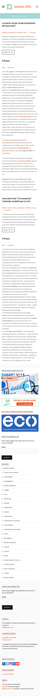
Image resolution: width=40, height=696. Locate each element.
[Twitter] (7, 663)
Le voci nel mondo (7, 674)
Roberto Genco (7, 207)
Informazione (8, 516)
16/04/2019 (10, 245)
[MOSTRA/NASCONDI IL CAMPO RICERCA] (37, 6)
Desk (3, 67)
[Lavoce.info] (20, 6)
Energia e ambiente (10, 485)
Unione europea (9, 577)
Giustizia (6, 503)
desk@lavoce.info (7, 627)
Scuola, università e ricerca (12, 560)
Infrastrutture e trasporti (12, 520)
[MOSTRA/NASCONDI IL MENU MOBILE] (3, 6)
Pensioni (6, 547)
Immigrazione (8, 507)
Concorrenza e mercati (11, 472)
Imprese (6, 512)
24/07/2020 (10, 67)
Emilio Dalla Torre (8, 688)
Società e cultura (9, 564)
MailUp (4, 684)
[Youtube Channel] (17, 663)
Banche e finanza (9, 468)
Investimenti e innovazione (12, 529)
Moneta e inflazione (10, 542)
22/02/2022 (33, 32)
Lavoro (6, 534)
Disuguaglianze (8, 481)
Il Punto (6, 60)
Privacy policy (6, 640)
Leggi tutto (8, 52)
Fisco (5, 494)
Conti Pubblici (8, 477)
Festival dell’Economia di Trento (15, 171)
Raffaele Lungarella (8, 32)
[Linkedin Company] (14, 663)
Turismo (6, 573)
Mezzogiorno (8, 538)
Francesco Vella (22, 32)
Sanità (6, 555)
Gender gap (7, 498)
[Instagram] (10, 663)
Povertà (6, 551)
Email (3, 447)
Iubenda (4, 686)
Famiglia (6, 490)
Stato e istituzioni (9, 568)
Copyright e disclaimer (9, 637)
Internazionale (8, 525)
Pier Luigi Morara (18, 207)
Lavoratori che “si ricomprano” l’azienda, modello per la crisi (17, 199)
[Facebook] (3, 663)
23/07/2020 (7, 210)
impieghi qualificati (26, 116)
